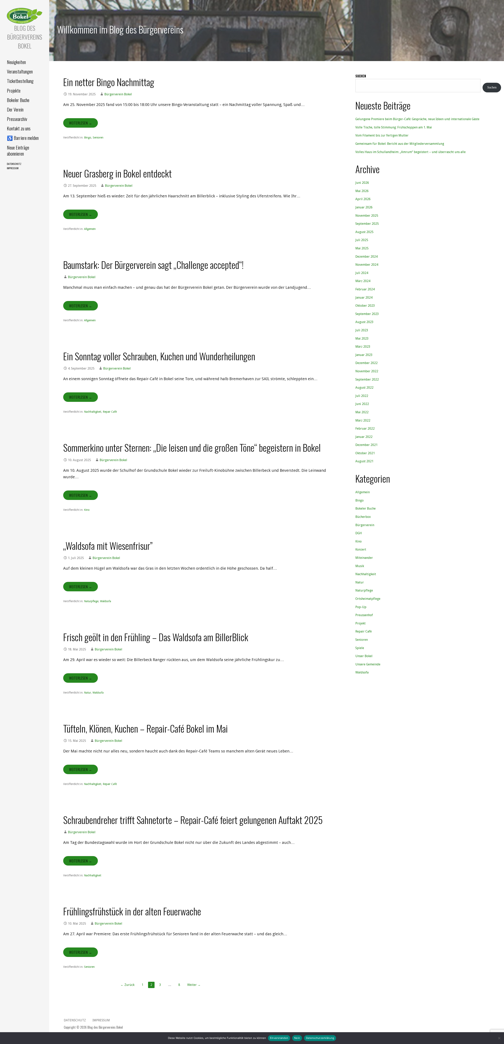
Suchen (360, 76)
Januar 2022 (363, 437)
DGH (358, 533)
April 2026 (363, 199)
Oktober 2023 (365, 305)
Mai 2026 (362, 191)
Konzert (360, 549)
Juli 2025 (361, 240)
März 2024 (362, 281)
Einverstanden (279, 1037)
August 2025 (364, 232)
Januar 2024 (363, 297)
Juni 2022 (362, 404)
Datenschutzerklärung (320, 1037)
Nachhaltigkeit (92, 411)
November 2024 (366, 265)
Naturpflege (91, 601)
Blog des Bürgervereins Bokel (24, 37)
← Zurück (127, 985)
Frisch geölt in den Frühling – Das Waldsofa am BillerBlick (155, 637)
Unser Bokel (363, 656)
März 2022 (362, 420)
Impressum (13, 168)
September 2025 (367, 224)
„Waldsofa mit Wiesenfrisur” (108, 546)
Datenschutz (14, 163)
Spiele (359, 648)
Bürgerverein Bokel (118, 94)
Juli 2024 (361, 273)
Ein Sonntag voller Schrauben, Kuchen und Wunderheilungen (159, 356)
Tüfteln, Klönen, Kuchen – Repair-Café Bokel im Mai (145, 728)
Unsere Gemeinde (367, 664)
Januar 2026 (363, 207)
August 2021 (364, 461)
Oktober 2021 (365, 453)
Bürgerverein (364, 525)
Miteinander (364, 558)
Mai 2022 (362, 412)
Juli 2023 (361, 330)
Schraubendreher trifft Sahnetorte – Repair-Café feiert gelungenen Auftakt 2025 (193, 820)
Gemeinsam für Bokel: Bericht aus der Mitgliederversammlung (399, 144)
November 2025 (366, 215)
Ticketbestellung (20, 80)
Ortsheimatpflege (367, 599)
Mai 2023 (362, 338)
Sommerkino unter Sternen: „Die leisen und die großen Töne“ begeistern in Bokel (192, 447)
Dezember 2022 (366, 363)
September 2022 (367, 379)
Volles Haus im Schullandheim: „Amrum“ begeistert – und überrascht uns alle (410, 152)
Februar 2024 (365, 289)
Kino (87, 509)
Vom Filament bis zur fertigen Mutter (382, 135)
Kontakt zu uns (19, 128)
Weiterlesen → (80, 122)
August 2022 (364, 387)
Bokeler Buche (18, 99)
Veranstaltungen (20, 71)
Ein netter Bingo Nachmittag (108, 82)
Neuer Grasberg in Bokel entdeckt (117, 173)
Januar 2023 (363, 355)
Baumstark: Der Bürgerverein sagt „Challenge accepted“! (153, 265)
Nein (297, 1037)
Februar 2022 (365, 428)
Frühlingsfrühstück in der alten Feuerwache (132, 911)
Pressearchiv (17, 118)
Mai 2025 (362, 248)
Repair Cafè (110, 411)
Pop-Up (360, 607)
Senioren (98, 137)
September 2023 (367, 314)
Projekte (13, 90)
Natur (87, 692)
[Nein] (499, 1038)
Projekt (360, 623)
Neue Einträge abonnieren (18, 150)
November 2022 (366, 371)
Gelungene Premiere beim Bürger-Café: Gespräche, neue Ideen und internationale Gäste (417, 119)
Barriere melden (23, 137)
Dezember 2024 (366, 256)
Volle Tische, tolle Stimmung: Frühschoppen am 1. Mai (393, 127)
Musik (359, 566)
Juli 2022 (361, 396)
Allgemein (90, 228)
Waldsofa (105, 601)
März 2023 (362, 346)
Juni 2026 (362, 183)
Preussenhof (364, 615)
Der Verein (15, 109)
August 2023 (364, 322)
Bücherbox (363, 517)
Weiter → (194, 985)
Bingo (87, 137)
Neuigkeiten (16, 61)
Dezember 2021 (366, 445)
